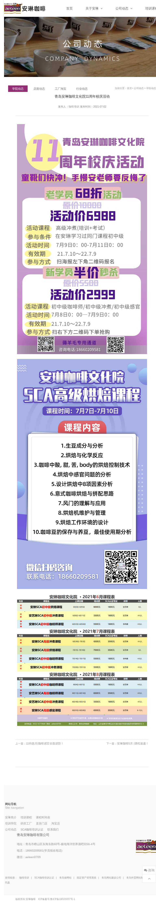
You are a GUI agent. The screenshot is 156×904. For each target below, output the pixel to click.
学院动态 (151, 88)
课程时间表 (43, 817)
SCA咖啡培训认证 (32, 829)
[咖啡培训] (25, 8)
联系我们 (53, 829)
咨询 (151, 870)
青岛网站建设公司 (111, 877)
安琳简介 (10, 817)
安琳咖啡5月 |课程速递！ (133, 743)
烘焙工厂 (26, 823)
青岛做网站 (65, 877)
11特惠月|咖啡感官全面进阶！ (45, 743)
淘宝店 (55, 823)
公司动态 (121, 8)
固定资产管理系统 (86, 877)
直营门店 (41, 823)
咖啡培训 (74, 106)
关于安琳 (92, 8)
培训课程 (26, 817)
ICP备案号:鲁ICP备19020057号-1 (56, 899)
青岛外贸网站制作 (136, 877)
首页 (69, 8)
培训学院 (10, 823)
